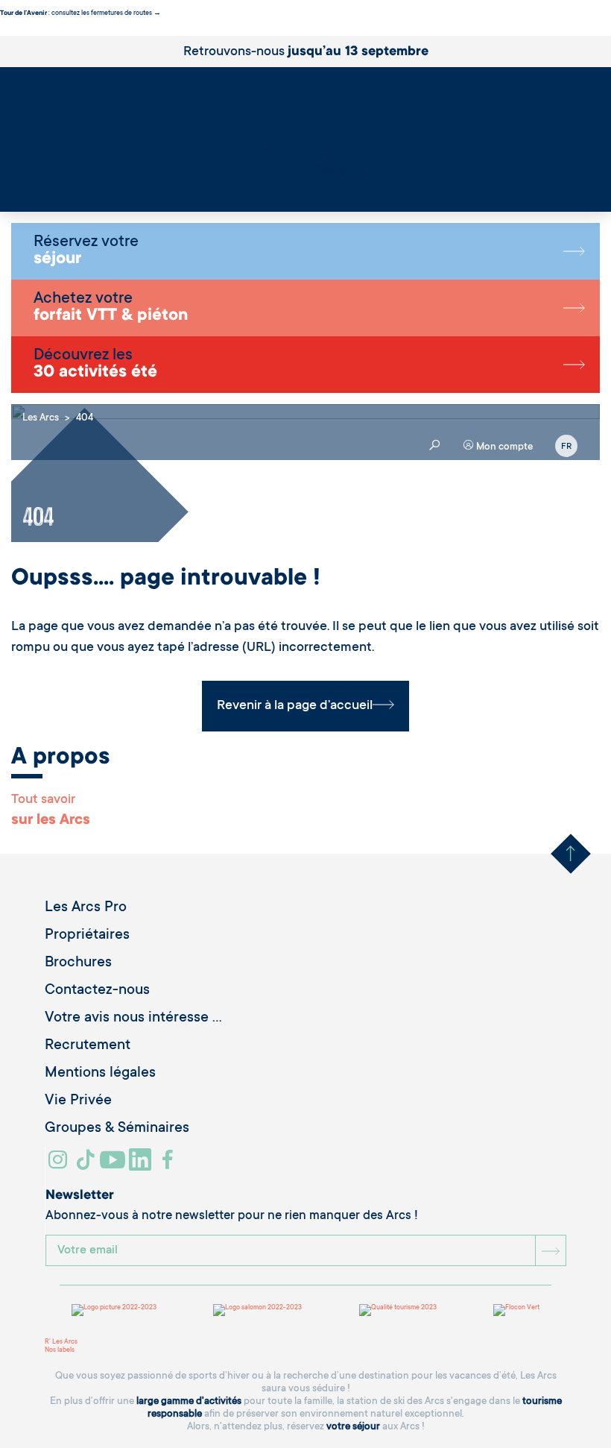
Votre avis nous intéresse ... (133, 1018)
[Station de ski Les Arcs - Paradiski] (305, 134)
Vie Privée (78, 1101)
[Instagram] (60, 1165)
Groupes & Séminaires (117, 1129)
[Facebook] (169, 1165)
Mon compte (503, 447)
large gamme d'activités (188, 1401)
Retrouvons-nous (305, 52)
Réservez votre (86, 251)
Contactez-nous (97, 991)
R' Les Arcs (61, 1342)
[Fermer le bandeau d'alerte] (3, 31)
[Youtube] (114, 1165)
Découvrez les (95, 365)
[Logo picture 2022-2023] (114, 1310)
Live (21, 192)
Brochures (78, 963)
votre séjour (353, 1426)
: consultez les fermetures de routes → (80, 13)
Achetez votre (111, 308)
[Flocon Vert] (516, 1310)
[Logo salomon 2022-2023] (257, 1310)
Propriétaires (87, 936)
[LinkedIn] (142, 1165)
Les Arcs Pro (86, 908)
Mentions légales (100, 1073)
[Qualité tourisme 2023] (398, 1310)
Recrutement (87, 1046)
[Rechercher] (18, 184)
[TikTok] (87, 1165)
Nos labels (60, 1350)
